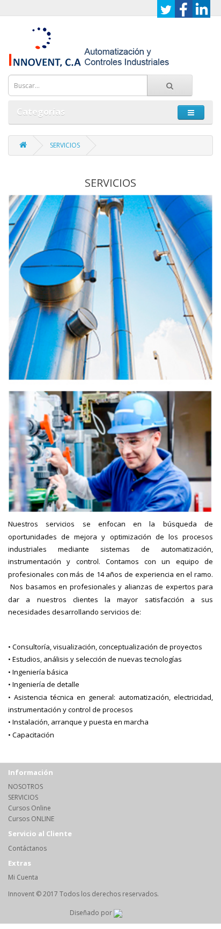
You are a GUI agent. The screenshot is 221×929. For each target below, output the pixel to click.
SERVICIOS (65, 145)
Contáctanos (27, 848)
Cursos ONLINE (31, 818)
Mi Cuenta (23, 877)
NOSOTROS (25, 786)
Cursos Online (29, 808)
